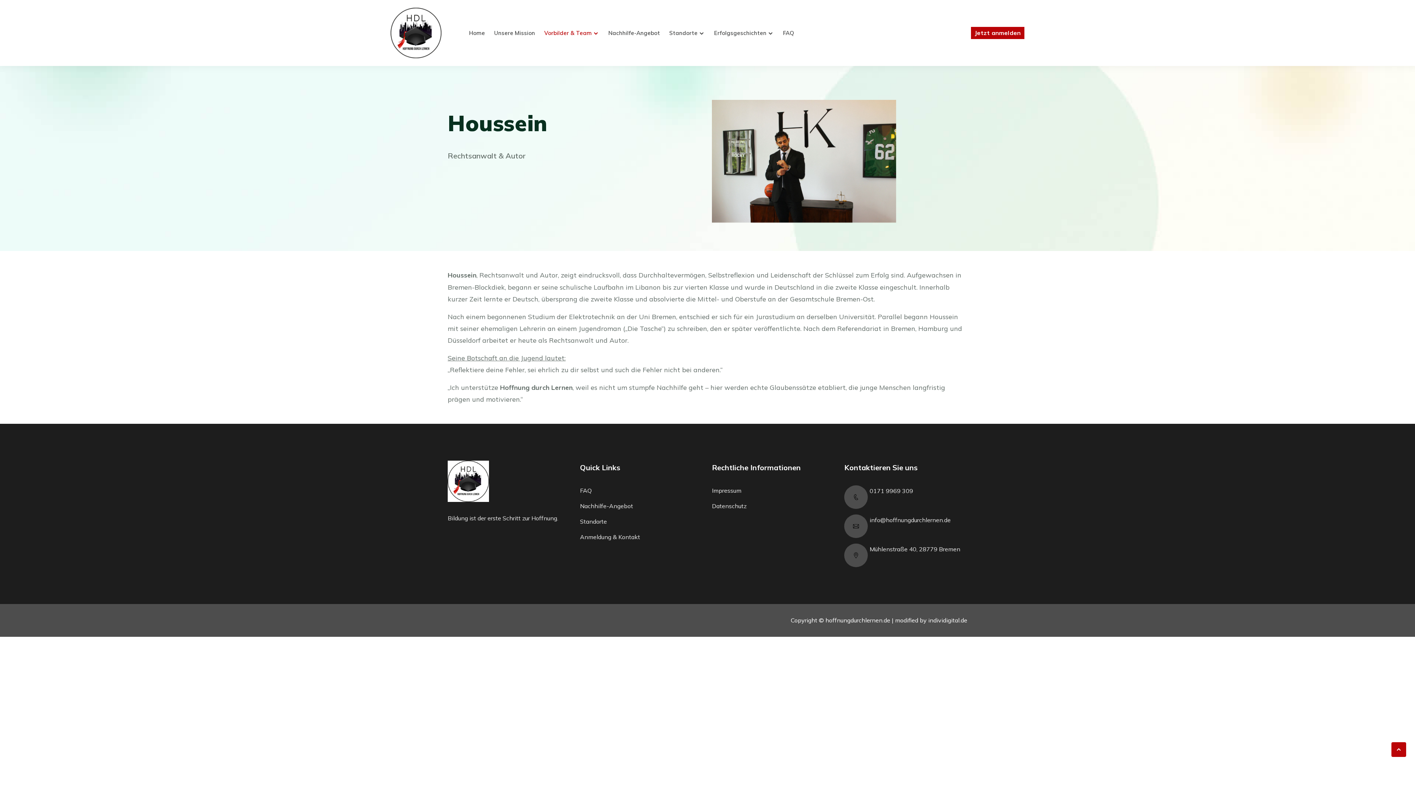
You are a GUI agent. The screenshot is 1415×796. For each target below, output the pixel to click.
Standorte (683, 33)
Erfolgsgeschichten (740, 33)
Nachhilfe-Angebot (634, 33)
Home (477, 33)
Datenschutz (729, 506)
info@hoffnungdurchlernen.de (910, 520)
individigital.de (947, 620)
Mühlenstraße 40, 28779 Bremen (915, 549)
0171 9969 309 (891, 491)
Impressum (726, 490)
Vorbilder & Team (568, 33)
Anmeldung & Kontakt (610, 537)
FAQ (788, 33)
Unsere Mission (514, 33)
